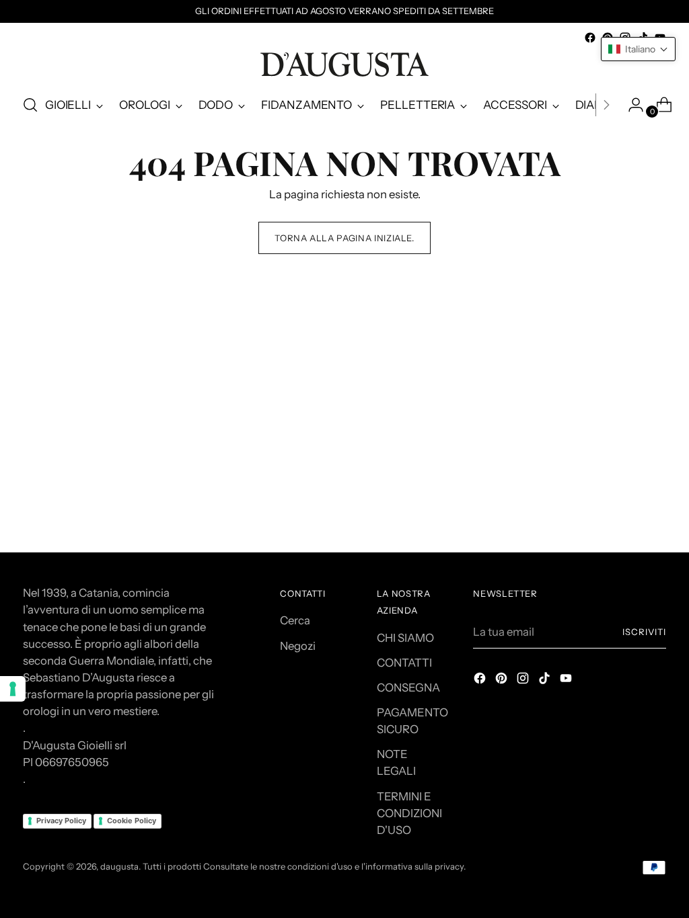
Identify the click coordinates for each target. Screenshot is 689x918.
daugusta (119, 866)
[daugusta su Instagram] (524, 680)
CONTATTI (404, 662)
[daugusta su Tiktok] (546, 680)
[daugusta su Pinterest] (503, 680)
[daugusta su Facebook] (590, 38)
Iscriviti (644, 631)
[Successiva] (606, 105)
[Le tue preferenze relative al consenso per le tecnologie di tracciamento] (13, 689)
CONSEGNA (408, 687)
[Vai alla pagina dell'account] (630, 104)
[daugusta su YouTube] (567, 680)
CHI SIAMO (405, 637)
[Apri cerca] (30, 104)
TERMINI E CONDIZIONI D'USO (409, 813)
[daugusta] (344, 64)
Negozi (298, 646)
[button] (638, 49)
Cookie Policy (131, 820)
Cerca (295, 620)
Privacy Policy (61, 820)
